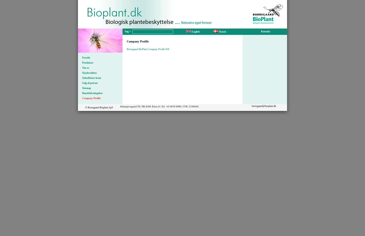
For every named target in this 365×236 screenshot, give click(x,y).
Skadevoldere (89, 72)
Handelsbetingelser (92, 93)
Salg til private (90, 83)
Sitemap (86, 88)
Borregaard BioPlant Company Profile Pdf (148, 49)
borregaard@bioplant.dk (264, 106)
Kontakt (265, 31)
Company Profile (91, 98)
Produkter (87, 62)
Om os (85, 67)
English (195, 31)
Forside (86, 57)
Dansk (222, 31)
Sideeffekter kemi (91, 77)
